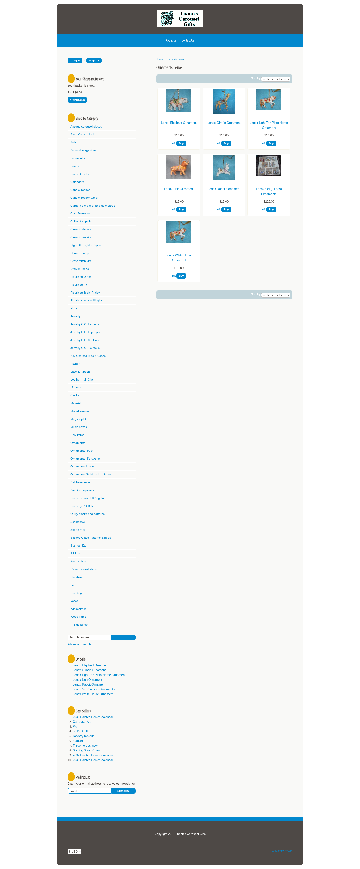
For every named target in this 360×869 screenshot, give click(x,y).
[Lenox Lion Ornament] (178, 177)
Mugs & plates (79, 419)
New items (77, 434)
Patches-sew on (80, 482)
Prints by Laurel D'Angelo (87, 498)
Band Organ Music (82, 134)
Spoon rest (77, 529)
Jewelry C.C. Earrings (84, 324)
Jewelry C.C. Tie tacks (85, 348)
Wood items (78, 616)
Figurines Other (80, 276)
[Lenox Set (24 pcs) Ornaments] (268, 175)
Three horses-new (85, 745)
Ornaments (77, 442)
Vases (74, 600)
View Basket (77, 99)
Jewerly (75, 316)
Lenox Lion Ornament (87, 679)
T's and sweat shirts (83, 569)
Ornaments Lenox (82, 466)
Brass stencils (79, 174)
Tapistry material (84, 736)
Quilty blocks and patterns (87, 514)
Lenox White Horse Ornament (93, 694)
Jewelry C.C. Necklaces (85, 340)
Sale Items (80, 624)
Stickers (75, 553)
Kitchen (75, 363)
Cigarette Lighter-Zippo (85, 245)
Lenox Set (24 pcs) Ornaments (94, 689)
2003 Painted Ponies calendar (93, 717)
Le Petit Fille (81, 731)
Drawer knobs (79, 268)
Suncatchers (78, 561)
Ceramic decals (80, 229)
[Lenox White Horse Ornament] (178, 241)
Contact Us (187, 40)
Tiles (73, 585)
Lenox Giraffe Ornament (89, 670)
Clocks (74, 395)
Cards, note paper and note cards (92, 205)
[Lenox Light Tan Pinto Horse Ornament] (268, 109)
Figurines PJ (78, 284)
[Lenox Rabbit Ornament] (223, 179)
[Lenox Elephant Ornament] (178, 110)
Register (94, 60)
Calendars (77, 181)
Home (161, 59)
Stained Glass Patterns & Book (90, 537)
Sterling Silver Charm (87, 750)
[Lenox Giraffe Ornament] (224, 112)
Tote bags (76, 593)
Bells (73, 142)
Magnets (76, 387)
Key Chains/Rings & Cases (88, 355)
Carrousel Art (82, 721)
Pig (75, 726)
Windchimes (78, 608)
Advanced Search (79, 644)
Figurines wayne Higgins (86, 300)
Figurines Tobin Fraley (85, 292)
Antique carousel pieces (86, 126)
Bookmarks (77, 158)
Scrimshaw (77, 521)
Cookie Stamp (79, 253)
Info (173, 143)
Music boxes (78, 427)
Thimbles (76, 577)
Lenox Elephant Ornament (90, 665)
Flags (74, 308)
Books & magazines (83, 150)
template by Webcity (282, 850)
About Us (171, 40)
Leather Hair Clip (81, 379)
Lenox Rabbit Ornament (89, 684)
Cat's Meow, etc (80, 213)
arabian (78, 741)
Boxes (74, 166)
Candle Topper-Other (84, 197)
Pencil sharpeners (82, 490)
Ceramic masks (80, 237)
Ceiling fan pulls (80, 221)
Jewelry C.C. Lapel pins (85, 332)
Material (75, 403)
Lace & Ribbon (80, 371)
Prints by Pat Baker (83, 506)
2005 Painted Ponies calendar (93, 760)
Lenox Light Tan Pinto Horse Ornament (99, 675)
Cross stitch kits (80, 261)
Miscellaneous (79, 411)
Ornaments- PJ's (81, 450)
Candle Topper (80, 189)
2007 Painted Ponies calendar (93, 755)
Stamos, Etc (78, 545)
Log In (76, 60)
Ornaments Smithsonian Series (90, 474)
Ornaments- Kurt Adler (85, 458)
